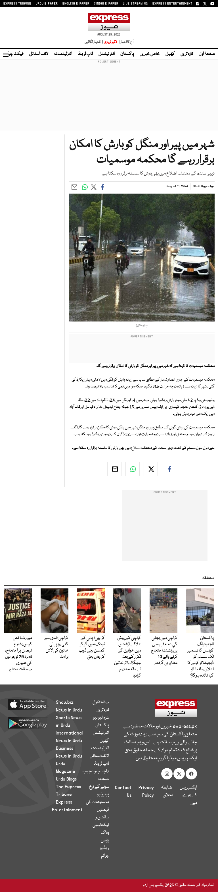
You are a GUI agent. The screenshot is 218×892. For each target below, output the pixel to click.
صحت (103, 779)
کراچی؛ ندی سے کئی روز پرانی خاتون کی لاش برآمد (56, 647)
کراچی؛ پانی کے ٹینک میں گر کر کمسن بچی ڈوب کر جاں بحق (92, 647)
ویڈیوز (104, 848)
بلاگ (105, 832)
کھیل (170, 54)
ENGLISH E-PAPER (75, 3)
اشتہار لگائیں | (94, 42)
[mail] (114, 469)
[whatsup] (132, 469)
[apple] (34, 704)
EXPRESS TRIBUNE (17, 3)
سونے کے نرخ (99, 786)
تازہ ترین (187, 54)
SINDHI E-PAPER (106, 3)
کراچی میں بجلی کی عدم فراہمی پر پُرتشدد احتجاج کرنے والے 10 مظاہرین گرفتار (164, 651)
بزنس (105, 840)
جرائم (105, 855)
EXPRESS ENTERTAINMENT (172, 3)
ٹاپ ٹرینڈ (85, 54)
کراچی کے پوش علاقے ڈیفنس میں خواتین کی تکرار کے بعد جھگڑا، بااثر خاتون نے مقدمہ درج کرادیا (127, 657)
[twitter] (151, 469)
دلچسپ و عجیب (96, 771)
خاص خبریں (150, 54)
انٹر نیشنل (106, 54)
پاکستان (127, 54)
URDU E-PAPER (47, 3)
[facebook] (169, 469)
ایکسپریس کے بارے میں (188, 795)
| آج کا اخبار (125, 42)
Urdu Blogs (66, 779)
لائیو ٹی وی (110, 42)
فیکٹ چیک (14, 54)
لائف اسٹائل (39, 54)
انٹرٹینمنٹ (63, 54)
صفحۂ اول (207, 54)
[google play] (34, 722)
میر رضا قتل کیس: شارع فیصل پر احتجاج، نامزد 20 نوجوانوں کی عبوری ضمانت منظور (18, 654)
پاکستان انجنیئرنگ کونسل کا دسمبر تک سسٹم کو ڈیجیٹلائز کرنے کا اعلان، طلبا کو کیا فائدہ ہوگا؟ (200, 657)
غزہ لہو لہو (101, 717)
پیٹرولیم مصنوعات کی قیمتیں (97, 802)
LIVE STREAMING (135, 3)
